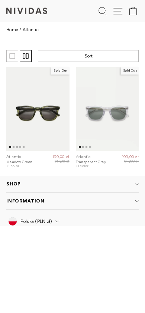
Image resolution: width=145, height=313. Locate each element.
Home (12, 29)
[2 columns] (26, 56)
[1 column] (12, 56)
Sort (88, 56)
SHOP (13, 184)
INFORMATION (25, 201)
